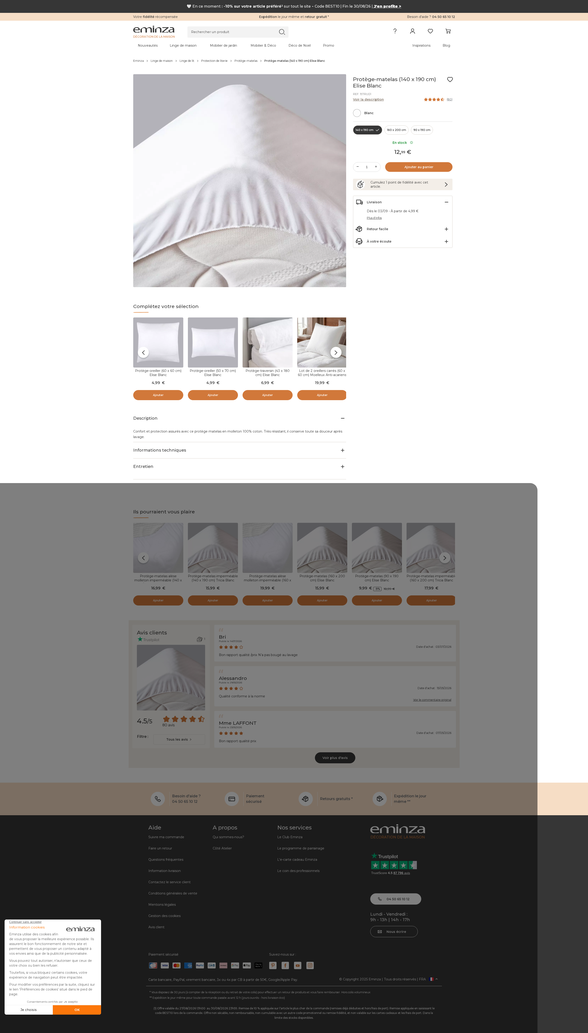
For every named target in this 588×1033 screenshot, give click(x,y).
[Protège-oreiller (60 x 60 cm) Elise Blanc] (158, 342)
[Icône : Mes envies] (449, 79)
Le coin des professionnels (298, 871)
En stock (401, 143)
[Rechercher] (282, 32)
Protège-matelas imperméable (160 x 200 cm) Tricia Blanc (432, 578)
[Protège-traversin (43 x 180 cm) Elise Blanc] (268, 342)
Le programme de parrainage (300, 848)
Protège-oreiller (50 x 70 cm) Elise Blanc (213, 373)
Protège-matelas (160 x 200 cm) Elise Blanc (322, 578)
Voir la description (368, 99)
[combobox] (179, 739)
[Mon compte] (413, 32)
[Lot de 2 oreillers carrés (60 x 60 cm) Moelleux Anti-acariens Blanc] (322, 342)
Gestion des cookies (164, 916)
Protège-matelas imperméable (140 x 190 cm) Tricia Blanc (213, 578)
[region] (294, 61)
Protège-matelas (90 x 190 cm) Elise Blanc (377, 578)
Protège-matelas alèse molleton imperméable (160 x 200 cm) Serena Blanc (267, 580)
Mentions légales (162, 905)
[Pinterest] (273, 965)
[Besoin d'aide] (395, 32)
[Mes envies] (430, 32)
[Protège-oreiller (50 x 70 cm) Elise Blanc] (213, 342)
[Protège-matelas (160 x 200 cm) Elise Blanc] (322, 548)
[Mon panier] (448, 32)
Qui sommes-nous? (228, 837)
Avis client (156, 927)
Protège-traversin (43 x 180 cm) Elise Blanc (268, 373)
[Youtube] (297, 965)
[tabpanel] (254, 45)
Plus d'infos (374, 218)
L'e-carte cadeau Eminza (297, 860)
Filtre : (142, 736)
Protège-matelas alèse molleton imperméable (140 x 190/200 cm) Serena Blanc (158, 580)
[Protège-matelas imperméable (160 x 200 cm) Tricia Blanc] (432, 548)
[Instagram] (310, 965)
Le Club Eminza (289, 837)
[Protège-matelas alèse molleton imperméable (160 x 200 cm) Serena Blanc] (268, 548)
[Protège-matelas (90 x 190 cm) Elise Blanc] (377, 548)
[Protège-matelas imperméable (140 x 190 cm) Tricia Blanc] (213, 548)
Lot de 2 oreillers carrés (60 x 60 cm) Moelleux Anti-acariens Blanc (322, 375)
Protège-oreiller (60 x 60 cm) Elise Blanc (158, 373)
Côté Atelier (222, 848)
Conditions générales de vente (172, 893)
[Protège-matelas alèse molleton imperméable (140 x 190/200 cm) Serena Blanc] (158, 548)
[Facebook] (285, 965)
